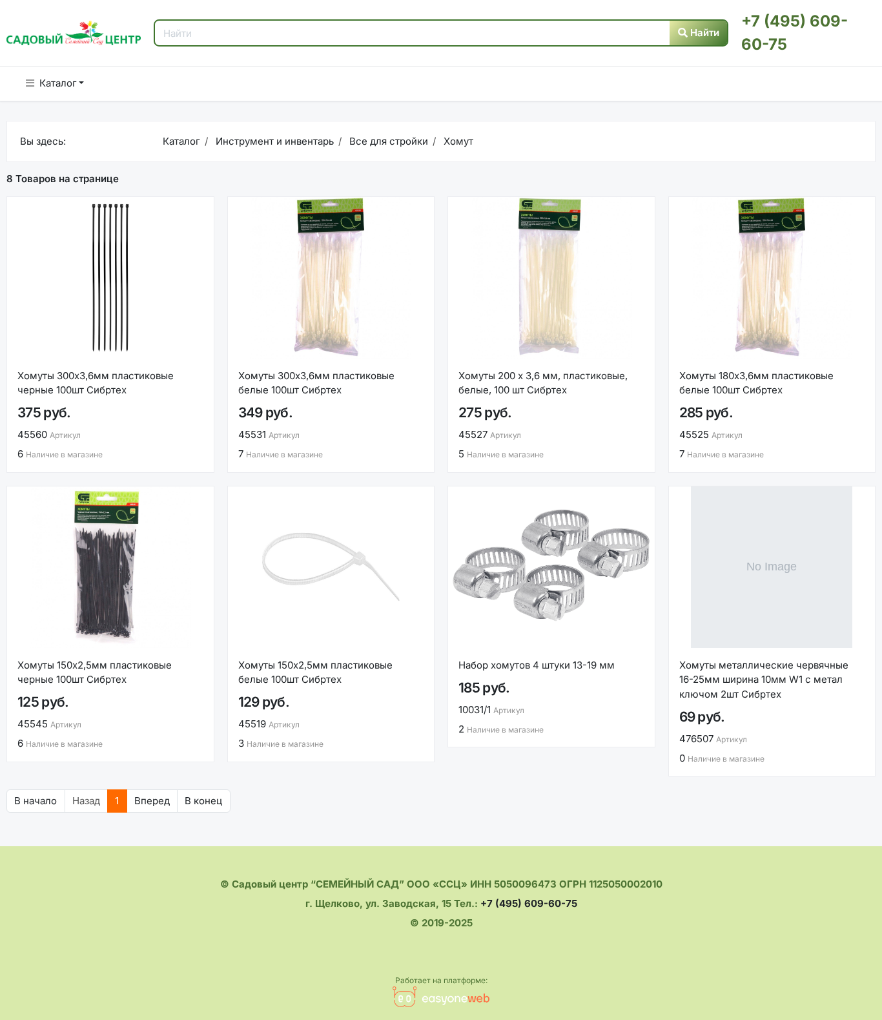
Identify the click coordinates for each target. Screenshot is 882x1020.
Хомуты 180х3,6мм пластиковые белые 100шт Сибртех (756, 383)
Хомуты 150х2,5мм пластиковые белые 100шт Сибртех (315, 672)
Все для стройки (387, 141)
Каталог (58, 83)
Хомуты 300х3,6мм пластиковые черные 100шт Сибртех (95, 383)
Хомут (457, 141)
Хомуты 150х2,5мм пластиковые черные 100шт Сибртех (94, 672)
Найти (703, 32)
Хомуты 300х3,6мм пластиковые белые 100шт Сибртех (316, 383)
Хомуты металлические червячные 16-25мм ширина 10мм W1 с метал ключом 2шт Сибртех (763, 679)
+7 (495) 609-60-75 (528, 903)
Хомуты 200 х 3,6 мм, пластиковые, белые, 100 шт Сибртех (543, 383)
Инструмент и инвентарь (273, 141)
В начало (35, 801)
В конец (203, 801)
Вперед (152, 801)
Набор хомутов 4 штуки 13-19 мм (536, 665)
